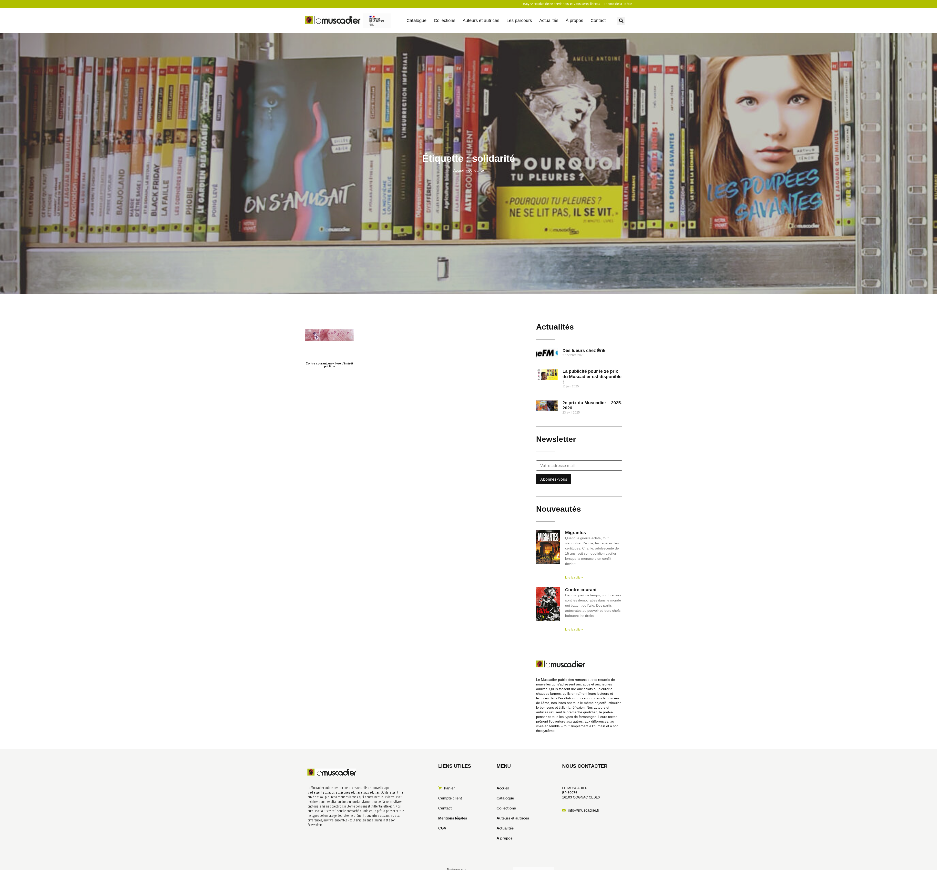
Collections (444, 20)
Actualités (548, 20)
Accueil (458, 170)
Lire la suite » (574, 577)
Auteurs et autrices (481, 20)
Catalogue (417, 20)
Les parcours (519, 20)
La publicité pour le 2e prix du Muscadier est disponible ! (591, 376)
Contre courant (581, 589)
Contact (598, 20)
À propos (574, 20)
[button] (621, 21)
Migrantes (575, 532)
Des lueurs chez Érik (583, 350)
